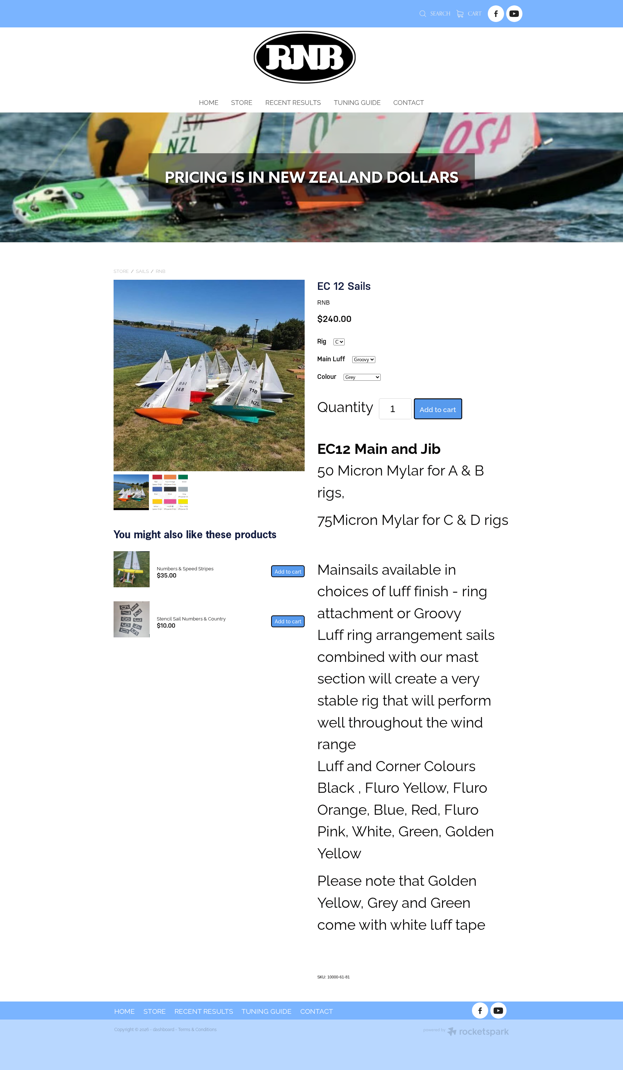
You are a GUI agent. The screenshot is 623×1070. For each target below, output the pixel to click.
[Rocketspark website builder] (466, 1032)
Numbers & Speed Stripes (185, 568)
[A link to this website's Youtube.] (514, 13)
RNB (160, 271)
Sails (142, 271)
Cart (474, 13)
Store (121, 271)
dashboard (163, 1029)
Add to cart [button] (438, 409)
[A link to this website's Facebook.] (496, 13)
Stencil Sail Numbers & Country (191, 618)
